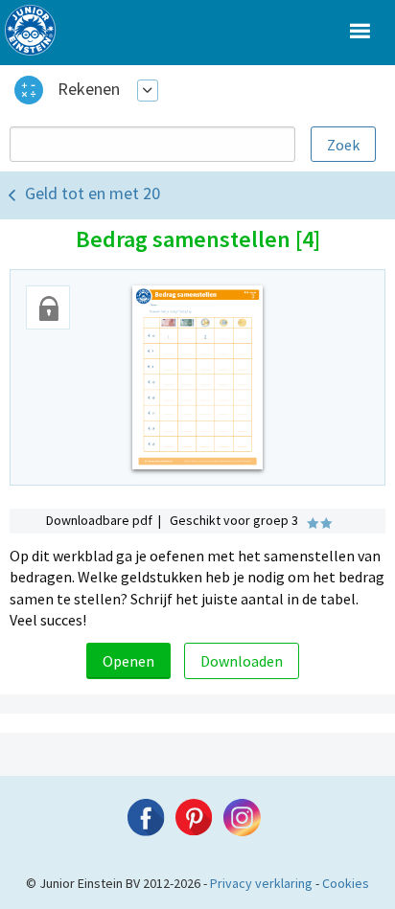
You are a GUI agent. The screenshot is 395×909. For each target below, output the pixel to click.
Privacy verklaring (261, 883)
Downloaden (241, 660)
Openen (128, 660)
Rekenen (89, 89)
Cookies (345, 883)
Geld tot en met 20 (92, 193)
